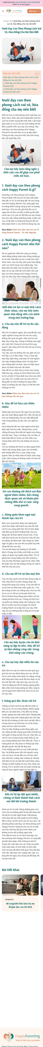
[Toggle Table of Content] (36, 74)
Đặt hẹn (33, 11)
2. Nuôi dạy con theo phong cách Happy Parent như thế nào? (20, 90)
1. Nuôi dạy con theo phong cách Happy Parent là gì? (20, 84)
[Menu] (3, 11)
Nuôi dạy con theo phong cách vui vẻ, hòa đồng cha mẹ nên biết (20, 78)
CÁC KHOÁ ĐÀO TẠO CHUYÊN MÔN (28, 2)
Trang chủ (7, 21)
